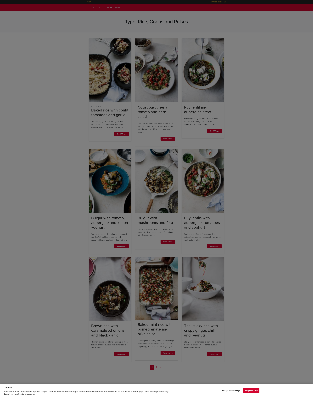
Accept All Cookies (251, 390)
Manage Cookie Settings (231, 390)
